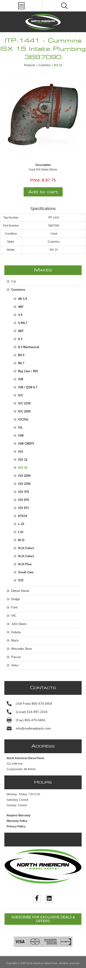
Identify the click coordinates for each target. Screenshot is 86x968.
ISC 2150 (24, 403)
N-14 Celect (26, 548)
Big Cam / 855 (28, 371)
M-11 (21, 540)
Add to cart (43, 192)
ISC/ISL (23, 419)
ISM (21, 435)
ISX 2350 (24, 483)
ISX (20, 451)
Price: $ (37, 180)
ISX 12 (22, 459)
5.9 (20, 315)
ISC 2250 (24, 411)
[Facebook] (37, 899)
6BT (21, 331)
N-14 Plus (25, 564)
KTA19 (22, 516)
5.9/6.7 (22, 323)
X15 (20, 580)
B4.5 (21, 355)
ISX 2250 (24, 475)
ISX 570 (23, 492)
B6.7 (21, 363)
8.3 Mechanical (28, 347)
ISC (20, 395)
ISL (20, 427)
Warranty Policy (17, 821)
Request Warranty (19, 815)
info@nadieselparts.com (33, 728)
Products (29, 65)
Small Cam (26, 572)
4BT (21, 307)
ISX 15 (22, 467)
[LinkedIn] (49, 899)
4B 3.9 (22, 299)
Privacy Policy (16, 826)
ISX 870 (23, 500)
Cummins (44, 65)
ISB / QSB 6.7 (27, 387)
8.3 (20, 339)
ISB (20, 379)
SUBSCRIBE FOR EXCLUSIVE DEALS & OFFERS (43, 919)
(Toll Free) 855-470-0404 (34, 703)
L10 (20, 532)
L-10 (21, 524)
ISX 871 (23, 508)
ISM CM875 (26, 443)
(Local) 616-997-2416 (31, 712)
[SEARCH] (64, 5)
